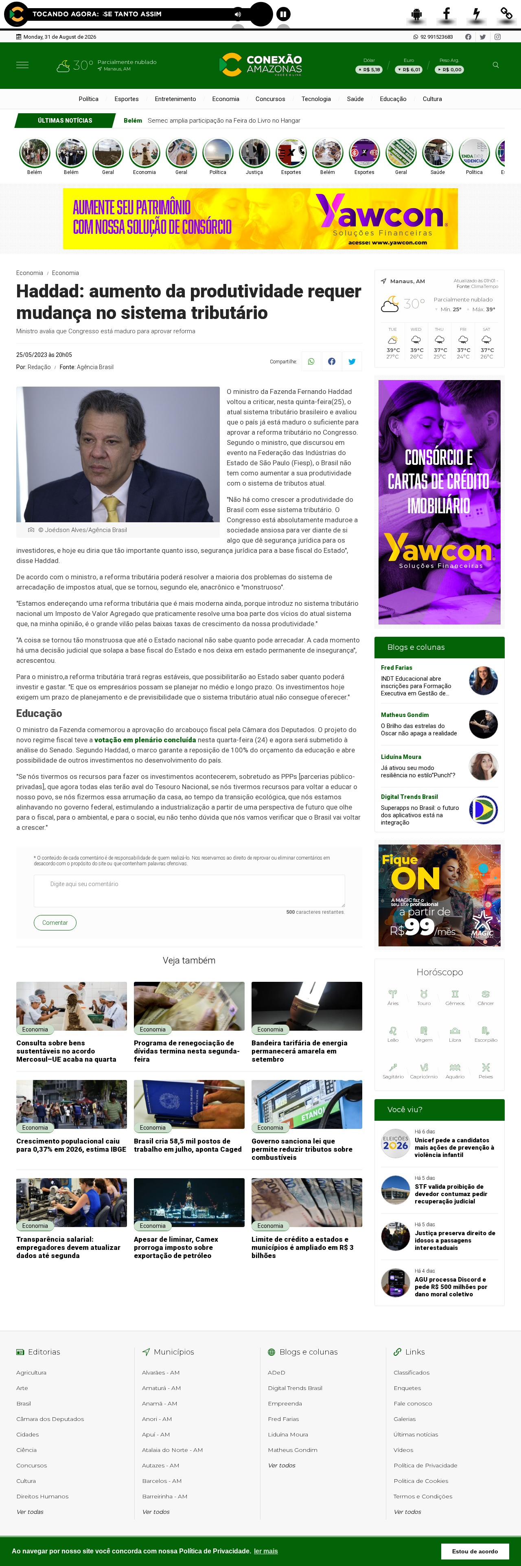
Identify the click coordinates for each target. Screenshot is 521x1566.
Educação (393, 99)
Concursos (270, 99)
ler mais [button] (266, 1551)
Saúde (355, 99)
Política (89, 99)
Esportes (127, 99)
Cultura (432, 99)
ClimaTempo (484, 286)
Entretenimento (175, 99)
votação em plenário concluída (145, 740)
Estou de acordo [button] (475, 1551)
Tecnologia (316, 99)
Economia (225, 99)
